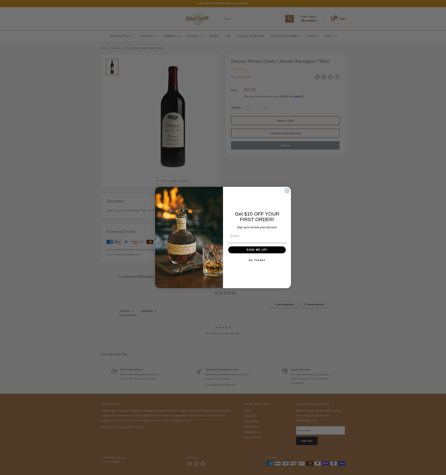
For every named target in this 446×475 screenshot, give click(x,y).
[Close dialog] (287, 191)
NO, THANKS (257, 260)
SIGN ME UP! (257, 249)
